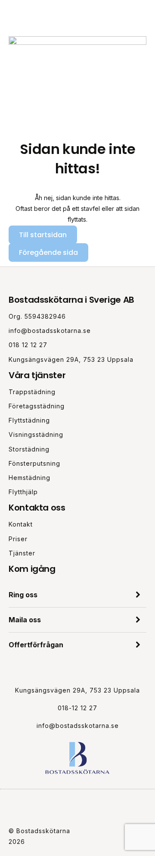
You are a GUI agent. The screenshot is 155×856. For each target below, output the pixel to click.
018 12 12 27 (28, 344)
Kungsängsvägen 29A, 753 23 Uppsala (71, 359)
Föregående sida (48, 252)
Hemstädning (29, 477)
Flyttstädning (29, 420)
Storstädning (29, 449)
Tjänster (22, 553)
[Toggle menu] (144, 14)
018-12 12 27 (77, 708)
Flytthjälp (23, 491)
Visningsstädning (36, 434)
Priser (18, 538)
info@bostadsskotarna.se (50, 330)
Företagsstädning (37, 406)
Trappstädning (32, 391)
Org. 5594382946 (37, 316)
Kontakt (21, 524)
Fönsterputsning (34, 463)
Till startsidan (43, 235)
